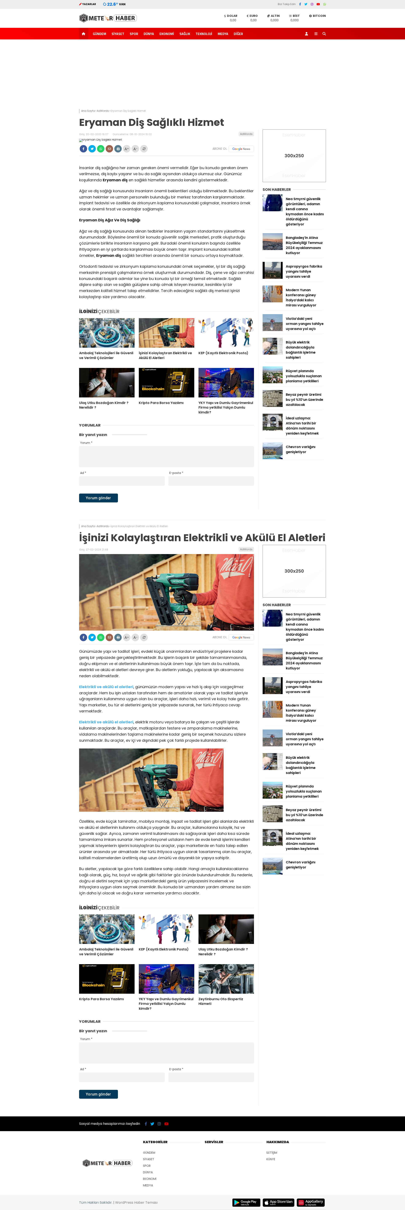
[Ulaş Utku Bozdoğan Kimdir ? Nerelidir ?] (107, 382)
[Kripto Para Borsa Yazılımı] (166, 382)
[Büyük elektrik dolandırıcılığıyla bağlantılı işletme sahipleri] (273, 353)
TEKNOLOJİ (204, 33)
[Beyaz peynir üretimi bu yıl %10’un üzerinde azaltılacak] (273, 406)
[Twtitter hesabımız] (305, 4)
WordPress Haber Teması (136, 1202)
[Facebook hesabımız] (300, 4)
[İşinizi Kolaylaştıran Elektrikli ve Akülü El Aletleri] (166, 333)
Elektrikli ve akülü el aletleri (106, 722)
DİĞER (238, 33)
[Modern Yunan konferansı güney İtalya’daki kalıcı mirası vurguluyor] (273, 301)
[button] (84, 33)
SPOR (134, 33)
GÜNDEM (99, 33)
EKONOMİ (166, 33)
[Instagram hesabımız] (312, 4)
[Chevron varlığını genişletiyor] (273, 458)
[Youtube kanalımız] (318, 4)
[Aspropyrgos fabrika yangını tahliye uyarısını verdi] (273, 278)
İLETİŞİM (271, 1153)
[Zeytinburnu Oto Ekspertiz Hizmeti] (226, 979)
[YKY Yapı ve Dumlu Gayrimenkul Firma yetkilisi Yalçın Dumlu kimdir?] (226, 382)
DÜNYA (149, 33)
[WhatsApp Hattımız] (324, 4)
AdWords (246, 134)
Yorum (86, 443)
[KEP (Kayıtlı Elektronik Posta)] (226, 333)
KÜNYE (270, 1159)
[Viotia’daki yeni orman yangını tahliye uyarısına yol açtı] (273, 330)
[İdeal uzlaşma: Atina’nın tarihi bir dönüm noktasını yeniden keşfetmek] (273, 429)
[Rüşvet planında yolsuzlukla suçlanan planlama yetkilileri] (273, 382)
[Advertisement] (202, 75)
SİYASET (118, 33)
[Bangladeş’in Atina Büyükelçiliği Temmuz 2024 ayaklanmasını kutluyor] (273, 249)
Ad (83, 473)
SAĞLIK (185, 33)
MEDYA (223, 33)
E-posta (176, 473)
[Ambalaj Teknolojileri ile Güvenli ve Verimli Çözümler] (107, 333)
